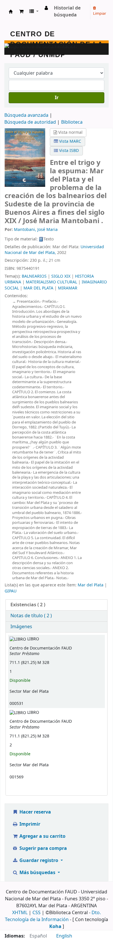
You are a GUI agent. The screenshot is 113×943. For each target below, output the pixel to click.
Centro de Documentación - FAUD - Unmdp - (11, 12)
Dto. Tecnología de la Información (53, 916)
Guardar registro (38, 860)
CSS (36, 912)
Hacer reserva (34, 812)
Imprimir (29, 824)
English (64, 936)
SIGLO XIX (60, 276)
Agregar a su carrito (41, 836)
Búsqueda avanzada (26, 115)
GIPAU (11, 591)
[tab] (56, 605)
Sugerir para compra (42, 848)
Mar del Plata (90, 585)
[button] (21, 11)
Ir (57, 97)
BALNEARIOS (34, 276)
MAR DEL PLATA (38, 288)
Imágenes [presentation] (21, 626)
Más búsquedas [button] (37, 872)
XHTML (20, 912)
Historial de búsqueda (67, 11)
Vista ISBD (68, 151)
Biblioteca (72, 122)
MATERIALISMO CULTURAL (51, 282)
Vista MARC (69, 141)
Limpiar (99, 13)
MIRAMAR (67, 288)
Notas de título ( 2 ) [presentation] (31, 615)
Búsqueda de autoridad (30, 122)
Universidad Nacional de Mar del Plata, (54, 250)
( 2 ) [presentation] (27, 604)
